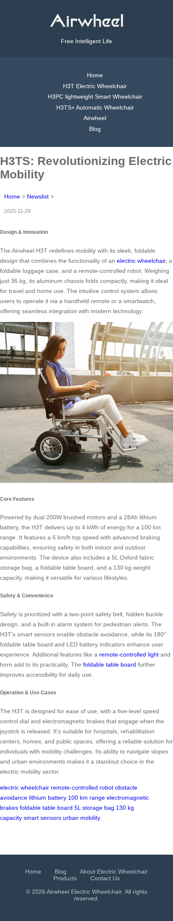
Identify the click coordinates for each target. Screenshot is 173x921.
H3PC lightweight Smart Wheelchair (95, 96)
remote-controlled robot (82, 787)
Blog (95, 129)
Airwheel (95, 118)
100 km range (86, 797)
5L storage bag (94, 807)
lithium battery (47, 797)
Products (65, 878)
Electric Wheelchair (96, 891)
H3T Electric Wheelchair (95, 86)
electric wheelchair (141, 260)
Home (95, 75)
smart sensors (42, 817)
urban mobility (81, 817)
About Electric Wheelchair (114, 871)
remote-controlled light (129, 654)
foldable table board (109, 664)
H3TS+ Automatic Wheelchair (95, 107)
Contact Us (105, 878)
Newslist (38, 196)
